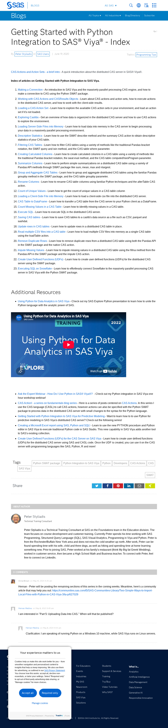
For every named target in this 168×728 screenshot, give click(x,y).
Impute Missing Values (31, 250)
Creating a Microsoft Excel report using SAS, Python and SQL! (54, 425)
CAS (151, 463)
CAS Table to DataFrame (32, 201)
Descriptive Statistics (30, 135)
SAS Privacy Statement (54, 670)
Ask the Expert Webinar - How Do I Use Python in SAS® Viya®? (55, 393)
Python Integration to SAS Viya (81, 463)
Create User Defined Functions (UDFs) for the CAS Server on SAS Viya (59, 438)
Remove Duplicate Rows (32, 241)
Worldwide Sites (139, 5)
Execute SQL (25, 212)
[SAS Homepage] (17, 6)
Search (131, 5)
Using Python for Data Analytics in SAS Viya (43, 301)
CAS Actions (129, 403)
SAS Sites (154, 5)
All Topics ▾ (95, 15)
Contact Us (146, 5)
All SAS (109, 5)
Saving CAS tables (29, 217)
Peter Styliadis (23, 53)
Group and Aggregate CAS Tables (38, 172)
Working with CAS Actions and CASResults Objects (48, 98)
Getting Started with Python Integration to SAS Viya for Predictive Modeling (61, 416)
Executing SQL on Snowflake (35, 268)
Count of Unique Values (32, 191)
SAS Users (43, 53)
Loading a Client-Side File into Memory (40, 196)
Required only (50, 692)
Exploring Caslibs (28, 117)
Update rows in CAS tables (33, 226)
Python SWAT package (46, 463)
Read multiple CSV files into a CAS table (41, 231)
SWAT (150, 475)
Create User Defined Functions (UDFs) (40, 259)
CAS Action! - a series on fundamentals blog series (47, 403)
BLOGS (35, 5)
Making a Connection (30, 89)
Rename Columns (29, 181)
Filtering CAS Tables (30, 145)
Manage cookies (40, 703)
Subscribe (149, 15)
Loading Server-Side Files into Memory (41, 126)
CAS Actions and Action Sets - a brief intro (35, 72)
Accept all (28, 692)
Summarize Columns (30, 163)
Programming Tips (146, 54)
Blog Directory (132, 15)
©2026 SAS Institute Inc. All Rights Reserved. (98, 718)
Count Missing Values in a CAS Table (40, 206)
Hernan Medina (25, 608)
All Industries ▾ (113, 15)
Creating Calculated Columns (35, 154)
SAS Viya (24, 468)
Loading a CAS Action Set (33, 108)
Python (106, 463)
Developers (120, 463)
